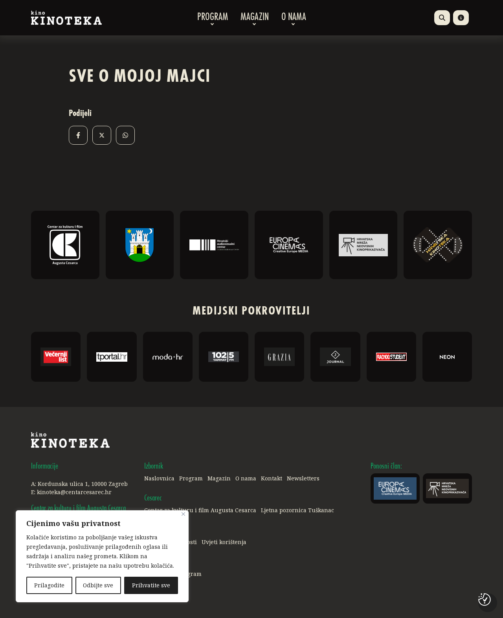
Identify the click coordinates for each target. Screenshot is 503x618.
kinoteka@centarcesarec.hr (74, 492)
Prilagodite (49, 585)
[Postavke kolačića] (484, 599)
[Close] (183, 514)
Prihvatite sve (151, 585)
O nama (293, 17)
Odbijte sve (98, 585)
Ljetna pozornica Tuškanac (297, 510)
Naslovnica (159, 478)
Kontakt (271, 478)
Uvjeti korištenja (224, 542)
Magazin (254, 17)
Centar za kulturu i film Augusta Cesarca (200, 510)
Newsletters (303, 478)
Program (212, 17)
